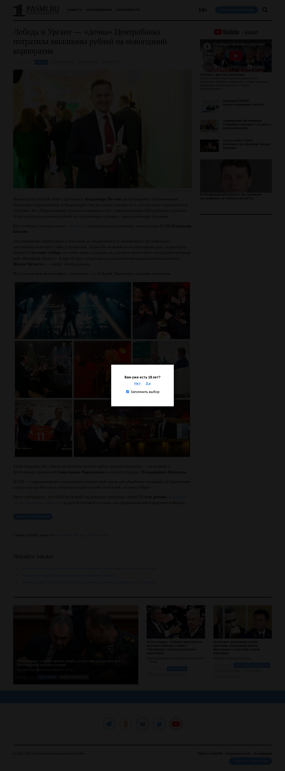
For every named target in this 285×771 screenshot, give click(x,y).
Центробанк (110, 62)
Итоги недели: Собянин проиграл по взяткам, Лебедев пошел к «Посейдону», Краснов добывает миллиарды (174, 647)
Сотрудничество (238, 753)
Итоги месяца (176, 668)
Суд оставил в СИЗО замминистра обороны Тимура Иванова (246, 144)
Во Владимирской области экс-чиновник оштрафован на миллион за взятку (230, 196)
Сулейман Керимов (227, 676)
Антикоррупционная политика (166, 674)
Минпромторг (253, 670)
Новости (74, 10)
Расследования (99, 10)
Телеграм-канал (88, 62)
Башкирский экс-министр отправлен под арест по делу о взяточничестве (247, 124)
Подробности (128, 10)
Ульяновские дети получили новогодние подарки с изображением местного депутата (89, 568)
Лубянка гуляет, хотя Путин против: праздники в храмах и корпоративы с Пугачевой (89, 582)
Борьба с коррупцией (73, 677)
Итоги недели (47, 677)
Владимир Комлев (62, 62)
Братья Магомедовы (228, 670)
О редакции (263, 753)
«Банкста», (77, 225)
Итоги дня (241, 665)
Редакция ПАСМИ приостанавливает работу (243, 102)
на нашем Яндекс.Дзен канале (82, 535)
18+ (202, 10)
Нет (137, 383)
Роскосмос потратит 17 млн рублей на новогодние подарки (68, 575)
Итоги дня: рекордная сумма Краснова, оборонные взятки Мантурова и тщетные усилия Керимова (236, 647)
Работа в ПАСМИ (209, 753)
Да (148, 383)
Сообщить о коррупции (236, 9)
